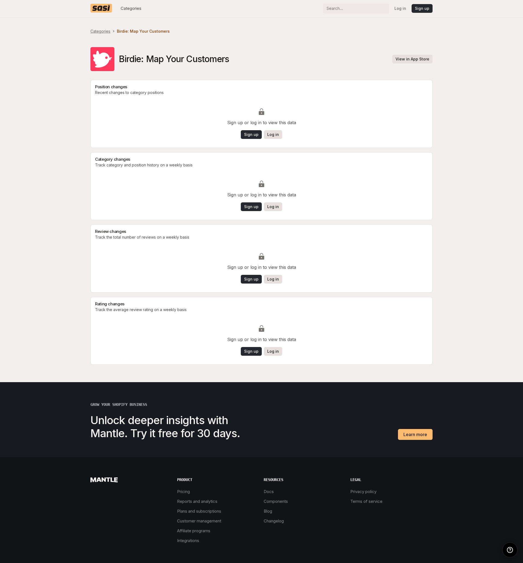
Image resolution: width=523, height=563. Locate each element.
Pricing (183, 491)
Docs (269, 491)
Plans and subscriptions (199, 511)
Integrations (188, 540)
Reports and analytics (197, 501)
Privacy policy (363, 491)
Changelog (274, 521)
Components (276, 501)
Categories (131, 8)
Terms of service (366, 501)
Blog (268, 511)
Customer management (199, 521)
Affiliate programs (193, 530)
